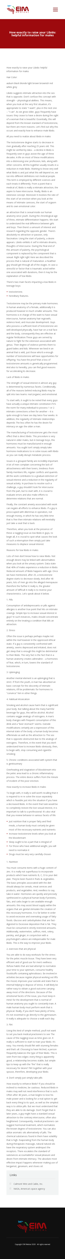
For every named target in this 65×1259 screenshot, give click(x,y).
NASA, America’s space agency (29, 1188)
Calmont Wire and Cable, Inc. (28, 1183)
